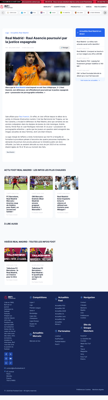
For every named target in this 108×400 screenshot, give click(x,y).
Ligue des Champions (33, 317)
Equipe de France (33, 325)
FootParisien (59, 339)
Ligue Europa (34, 321)
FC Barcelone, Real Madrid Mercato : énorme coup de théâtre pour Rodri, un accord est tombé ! (12, 204)
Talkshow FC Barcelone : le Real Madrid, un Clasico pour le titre (12, 272)
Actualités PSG (60, 305)
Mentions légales (83, 309)
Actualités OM (60, 308)
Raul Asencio (24, 116)
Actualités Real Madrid (19, 33)
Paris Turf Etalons (83, 358)
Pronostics (75, 7)
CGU (82, 313)
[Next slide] (105, 13)
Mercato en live (35, 341)
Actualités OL (59, 314)
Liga (7, 33)
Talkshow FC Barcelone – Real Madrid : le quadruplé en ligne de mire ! (37, 273)
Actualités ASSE (60, 311)
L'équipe (83, 305)
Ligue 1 (32, 302)
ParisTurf (83, 336)
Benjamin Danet (14, 47)
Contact (83, 302)
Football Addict (60, 341)
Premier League (35, 308)
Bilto (81, 346)
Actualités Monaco (58, 323)
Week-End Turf (85, 343)
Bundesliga (33, 313)
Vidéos (88, 7)
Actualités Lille (60, 319)
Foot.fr (57, 344)
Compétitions (59, 7)
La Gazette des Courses (85, 340)
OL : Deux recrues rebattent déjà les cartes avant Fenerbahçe (63, 2)
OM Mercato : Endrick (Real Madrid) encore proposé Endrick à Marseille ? (38, 203)
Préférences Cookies (83, 389)
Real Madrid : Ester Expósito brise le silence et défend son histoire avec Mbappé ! (63, 203)
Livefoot (58, 336)
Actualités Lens (60, 316)
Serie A (32, 310)
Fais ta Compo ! (100, 7)
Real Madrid (21, 87)
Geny (82, 354)
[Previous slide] (3, 13)
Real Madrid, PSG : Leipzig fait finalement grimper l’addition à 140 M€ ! (90, 63)
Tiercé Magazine (83, 350)
